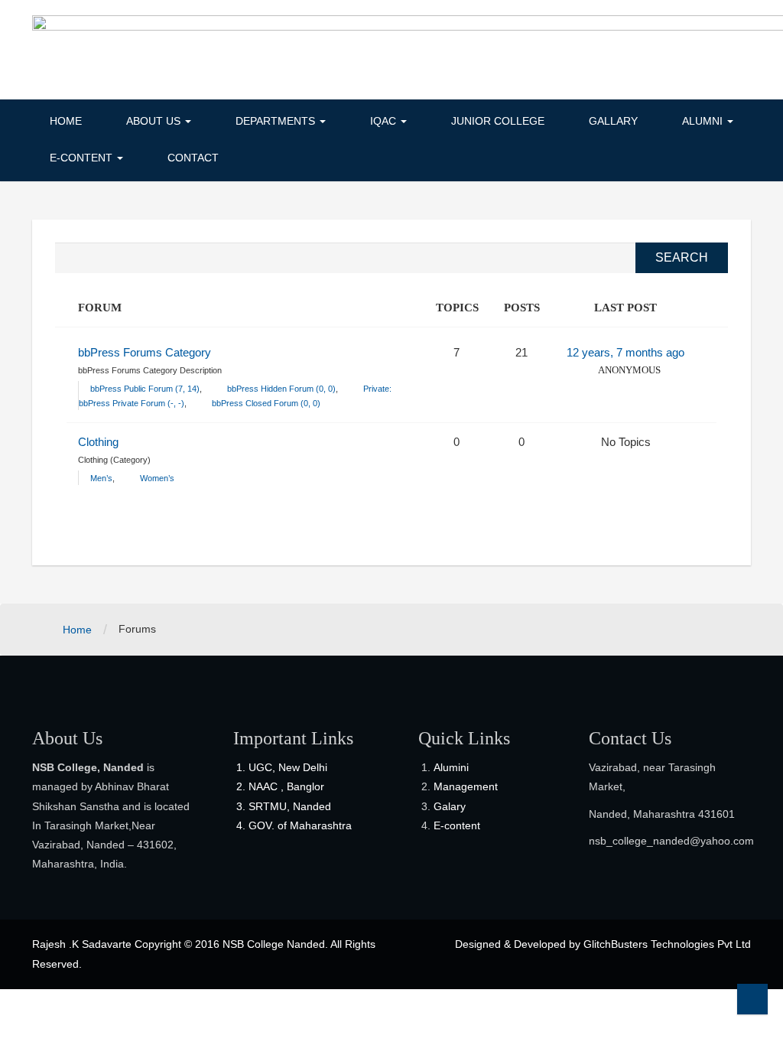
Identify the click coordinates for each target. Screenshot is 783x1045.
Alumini (451, 767)
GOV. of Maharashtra (300, 825)
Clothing (98, 441)
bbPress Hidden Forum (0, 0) (281, 388)
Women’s (157, 478)
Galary (450, 806)
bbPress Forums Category (144, 352)
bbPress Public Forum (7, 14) (145, 388)
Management (466, 786)
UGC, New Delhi (288, 767)
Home (66, 121)
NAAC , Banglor (286, 786)
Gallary (613, 121)
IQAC (384, 121)
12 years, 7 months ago (625, 352)
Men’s (101, 478)
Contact (193, 157)
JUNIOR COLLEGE (497, 121)
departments (277, 121)
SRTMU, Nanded (290, 806)
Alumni (704, 121)
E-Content (82, 157)
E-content (457, 825)
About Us (155, 121)
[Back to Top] (752, 999)
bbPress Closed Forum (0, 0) (266, 403)
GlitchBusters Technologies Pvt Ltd (667, 944)
